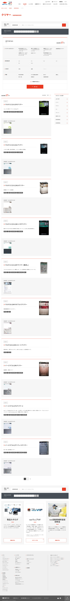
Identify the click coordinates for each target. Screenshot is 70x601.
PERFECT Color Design (5, 562)
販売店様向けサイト (17, 569)
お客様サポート (17, 567)
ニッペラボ (17, 555)
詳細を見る (12, 540)
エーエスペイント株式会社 (53, 562)
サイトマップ (46, 598)
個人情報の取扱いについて (25, 598)
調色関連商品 (58, 119)
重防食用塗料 (4, 576)
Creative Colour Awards (5, 558)
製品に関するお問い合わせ (18, 577)
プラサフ (57, 105)
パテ (56, 109)
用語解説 (16, 561)
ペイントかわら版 (17, 580)
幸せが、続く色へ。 (5, 561)
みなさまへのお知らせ (18, 572)
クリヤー (57, 102)
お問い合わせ (55, 1)
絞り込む (36, 86)
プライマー (58, 112)
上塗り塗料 (58, 98)
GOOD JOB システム (63, 4)
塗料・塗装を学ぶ (17, 558)
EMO (3, 586)
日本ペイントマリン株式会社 (53, 561)
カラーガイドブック (5, 568)
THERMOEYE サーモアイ (6, 583)
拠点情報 (28, 563)
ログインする (35, 540)
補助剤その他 (58, 116)
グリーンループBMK (5, 590)
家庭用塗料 (4, 579)
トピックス (55, 4)
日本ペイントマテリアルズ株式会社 (54, 565)
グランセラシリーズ (5, 580)
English (65, 1)
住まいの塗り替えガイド (18, 562)
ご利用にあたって (15, 598)
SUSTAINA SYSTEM (5, 589)
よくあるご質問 (17, 570)
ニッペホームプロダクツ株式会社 (54, 563)
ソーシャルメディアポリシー (36, 598)
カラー (20, 4)
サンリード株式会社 (52, 564)
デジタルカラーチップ (5, 565)
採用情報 (48, 1)
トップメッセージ (29, 562)
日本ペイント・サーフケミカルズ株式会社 (55, 560)
